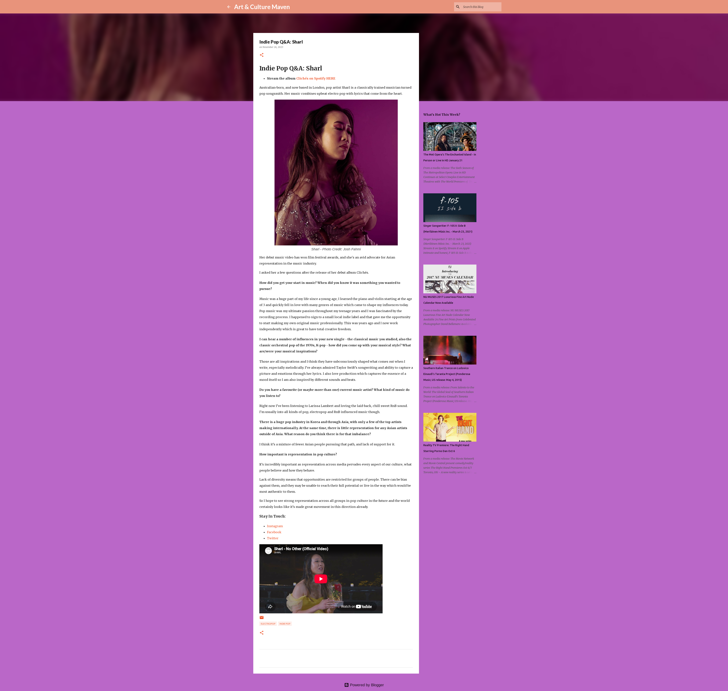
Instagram (275, 526)
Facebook (274, 532)
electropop (268, 623)
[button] (261, 55)
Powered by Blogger (366, 685)
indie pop (285, 623)
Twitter (272, 538)
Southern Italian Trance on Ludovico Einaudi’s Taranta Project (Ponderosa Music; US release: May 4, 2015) (446, 374)
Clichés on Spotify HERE (315, 78)
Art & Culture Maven (262, 6)
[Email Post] (261, 619)
